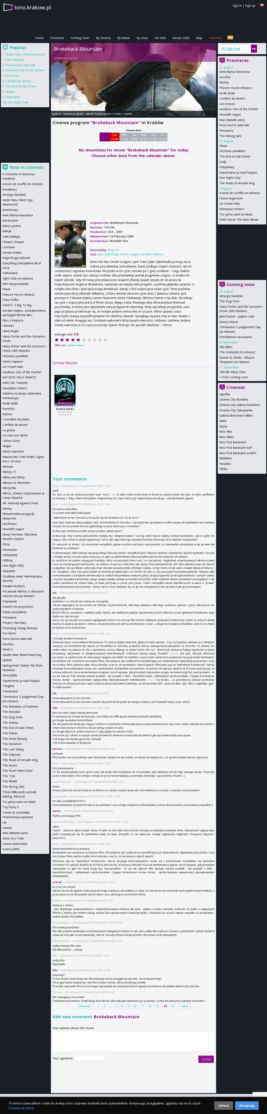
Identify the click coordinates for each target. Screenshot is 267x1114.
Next (184, 1006)
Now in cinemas (27, 167)
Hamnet (8, 326)
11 (142, 1006)
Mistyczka (9, 488)
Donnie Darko (65, 409)
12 (150, 1006)
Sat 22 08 (104, 137)
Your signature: (63, 1058)
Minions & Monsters (16, 483)
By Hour (142, 38)
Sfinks (223, 469)
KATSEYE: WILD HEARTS (19, 377)
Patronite (215, 38)
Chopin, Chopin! (13, 242)
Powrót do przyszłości (18, 607)
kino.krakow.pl (33, 7)
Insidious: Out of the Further (238, 109)
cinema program (73, 114)
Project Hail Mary (14, 623)
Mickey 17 (9, 472)
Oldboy (8, 560)
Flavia (223, 146)
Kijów (223, 426)
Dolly (222, 162)
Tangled (8, 686)
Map (199, 38)
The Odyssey (15, 60)
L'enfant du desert (232, 98)
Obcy (6, 544)
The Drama (10, 723)
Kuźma (7, 414)
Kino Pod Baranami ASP (235, 448)
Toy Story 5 (11, 807)
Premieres (57, 38)
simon (57, 811)
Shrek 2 (8, 649)
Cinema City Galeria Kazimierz (239, 405)
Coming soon (241, 284)
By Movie (123, 38)
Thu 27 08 (153, 137)
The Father (10, 733)
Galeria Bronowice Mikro (236, 415)
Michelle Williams (152, 254)
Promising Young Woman (20, 628)
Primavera (226, 130)
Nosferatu (9, 524)
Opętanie (9, 571)
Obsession (10, 550)
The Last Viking (13, 749)
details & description (99, 114)
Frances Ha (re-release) (235, 88)
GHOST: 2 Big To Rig (17, 305)
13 (157, 1006)
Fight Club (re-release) (18, 278)
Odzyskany (226, 167)
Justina (57, 749)
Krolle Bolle (227, 93)
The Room (10, 765)
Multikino (225, 458)
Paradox (225, 464)
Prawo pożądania (14, 612)
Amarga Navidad (231, 296)
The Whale (10, 781)
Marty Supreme (13, 451)
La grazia (9, 430)
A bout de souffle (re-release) (239, 193)
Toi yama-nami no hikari (235, 214)
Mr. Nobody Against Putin (20, 503)
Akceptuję (246, 1106)
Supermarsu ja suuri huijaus (238, 172)
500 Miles (225, 347)
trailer (118, 114)
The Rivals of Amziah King (237, 183)
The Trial (9, 776)
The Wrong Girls (230, 136)
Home (39, 38)
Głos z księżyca (13, 320)
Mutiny (224, 82)
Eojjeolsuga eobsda (16, 258)
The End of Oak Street (234, 156)
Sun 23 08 (114, 137)
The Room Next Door (18, 770)
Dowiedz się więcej (21, 1108)
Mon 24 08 (124, 137)
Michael (8, 467)
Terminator (10, 691)
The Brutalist (11, 712)
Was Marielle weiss (232, 120)
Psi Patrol (12, 76)
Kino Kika (225, 432)
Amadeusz (10, 189)
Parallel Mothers (14, 586)
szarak (57, 882)
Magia (7, 446)
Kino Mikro (226, 437)
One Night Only (230, 178)
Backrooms (10, 220)
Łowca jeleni (11, 849)
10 (134, 1006)
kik (55, 593)
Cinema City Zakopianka (235, 410)
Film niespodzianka (16, 284)
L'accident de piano (16, 419)
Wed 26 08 (143, 137)
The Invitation (12, 744)
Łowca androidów (15, 844)
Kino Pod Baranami (232, 442)
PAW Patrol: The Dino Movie (238, 220)
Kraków (231, 48)
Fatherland (10, 273)
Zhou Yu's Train (13, 838)
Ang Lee (72, 58)
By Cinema (103, 38)
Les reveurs (227, 104)
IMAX (223, 421)
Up (4, 822)
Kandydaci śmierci (231, 209)
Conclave (9, 247)
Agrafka (224, 394)
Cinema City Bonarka (233, 399)
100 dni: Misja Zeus (232, 372)
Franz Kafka (11, 300)
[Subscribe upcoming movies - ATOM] (230, 38)
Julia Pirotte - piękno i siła (236, 316)
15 (172, 1006)
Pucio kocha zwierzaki (234, 125)
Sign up (250, 6)
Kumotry (8, 409)
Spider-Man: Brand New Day (25, 54)
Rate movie (76, 345)
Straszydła (13, 97)
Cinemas (236, 387)
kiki (55, 708)
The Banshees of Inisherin (20, 706)
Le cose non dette (15, 435)
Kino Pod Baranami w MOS (238, 453)
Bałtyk (7, 231)
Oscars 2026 (181, 38)
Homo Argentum (231, 198)
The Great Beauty (15, 739)
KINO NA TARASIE (15, 383)
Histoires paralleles (232, 151)
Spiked (7, 660)
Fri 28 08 (162, 137)
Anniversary (10, 210)
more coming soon (235, 377)
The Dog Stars (229, 301)
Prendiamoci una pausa (235, 337)
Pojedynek (10, 601)
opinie (128, 114)
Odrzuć (223, 1106)
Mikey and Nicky (14, 477)
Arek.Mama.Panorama (234, 72)
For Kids (160, 38)
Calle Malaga (11, 236)
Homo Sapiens (13, 361)
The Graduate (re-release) (237, 352)
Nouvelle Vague (230, 114)
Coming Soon (80, 38)
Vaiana (7, 828)
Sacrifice (225, 77)
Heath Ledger (129, 254)
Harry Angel (11, 331)
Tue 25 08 (134, 137)
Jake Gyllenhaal (108, 254)
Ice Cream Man (229, 203)
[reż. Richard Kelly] (65, 390)
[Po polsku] (262, 5)
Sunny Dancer (228, 322)
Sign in (237, 6)
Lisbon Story (11, 441)
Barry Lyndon (12, 226)
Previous (84, 1006)
